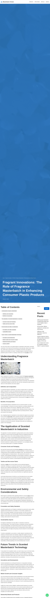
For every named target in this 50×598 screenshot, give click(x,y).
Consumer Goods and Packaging (9, 321)
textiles (7, 464)
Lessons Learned (6, 343)
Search (38, 306)
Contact (47, 1)
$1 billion (27, 352)
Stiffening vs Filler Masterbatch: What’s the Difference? (42, 333)
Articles (42, 1)
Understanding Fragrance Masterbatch (9, 310)
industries (21, 449)
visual (27, 397)
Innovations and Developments (9, 337)
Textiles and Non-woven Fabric (9, 323)
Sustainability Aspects (7, 331)
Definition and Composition (8, 313)
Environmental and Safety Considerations (10, 326)
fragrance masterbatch (29, 376)
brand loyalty (9, 416)
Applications (37, 1)
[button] (47, 595)
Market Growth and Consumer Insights (10, 339)
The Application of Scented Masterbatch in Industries (12, 318)
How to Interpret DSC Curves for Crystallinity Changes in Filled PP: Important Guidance (43, 344)
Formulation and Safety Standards (9, 329)
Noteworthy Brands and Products (9, 341)
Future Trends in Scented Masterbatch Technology (11, 334)
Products (31, 1)
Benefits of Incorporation (7, 315)
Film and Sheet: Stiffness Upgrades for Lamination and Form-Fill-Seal (43, 328)
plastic (28, 495)
